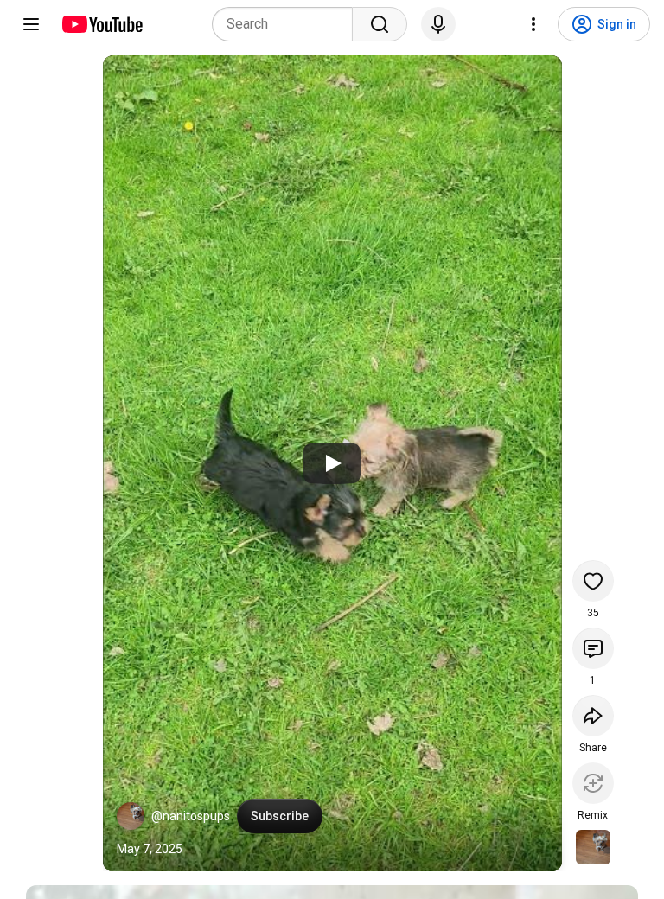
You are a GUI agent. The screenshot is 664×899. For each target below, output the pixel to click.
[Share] (593, 715)
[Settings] (533, 24)
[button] (130, 816)
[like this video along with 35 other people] (593, 581)
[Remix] (593, 783)
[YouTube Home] (101, 24)
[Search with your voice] (438, 24)
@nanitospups (190, 816)
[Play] (332, 463)
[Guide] (31, 24)
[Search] (379, 24)
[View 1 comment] (593, 648)
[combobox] (287, 24)
